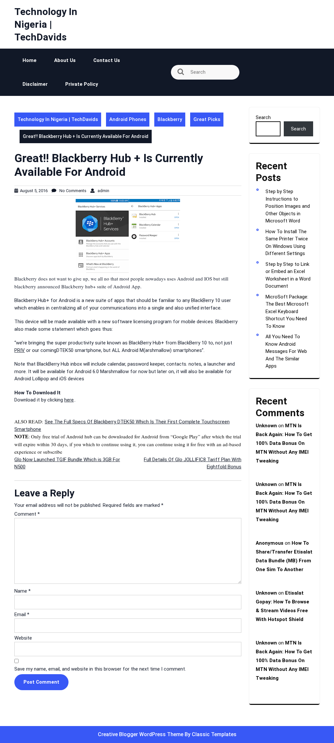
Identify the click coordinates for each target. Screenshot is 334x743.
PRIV (19, 350)
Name (22, 591)
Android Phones (127, 119)
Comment (27, 514)
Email (21, 614)
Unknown (266, 426)
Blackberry (170, 119)
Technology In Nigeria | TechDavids (45, 24)
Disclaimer (35, 84)
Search (263, 117)
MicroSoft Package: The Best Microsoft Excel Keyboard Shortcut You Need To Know (287, 311)
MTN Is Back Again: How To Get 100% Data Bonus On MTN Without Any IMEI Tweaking (284, 443)
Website (23, 638)
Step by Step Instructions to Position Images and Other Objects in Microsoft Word (288, 206)
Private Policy (81, 84)
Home (30, 60)
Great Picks (206, 119)
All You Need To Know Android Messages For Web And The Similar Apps (286, 351)
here (69, 400)
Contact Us (106, 60)
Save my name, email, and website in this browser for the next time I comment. (100, 669)
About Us (65, 60)
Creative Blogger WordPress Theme (141, 734)
